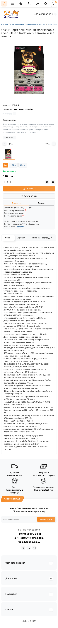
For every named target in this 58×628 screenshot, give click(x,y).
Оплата (41, 203)
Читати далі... (9, 138)
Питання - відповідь (42, 237)
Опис (7, 238)
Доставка (16, 203)
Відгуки (21, 237)
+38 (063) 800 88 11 (44, 14)
